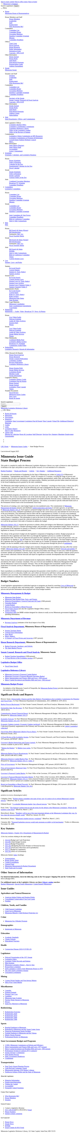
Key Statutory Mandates (57, 434)
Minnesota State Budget (13, 597)
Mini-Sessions (9, 963)
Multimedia (8, 310)
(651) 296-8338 (10, 1110)
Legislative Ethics (11, 959)
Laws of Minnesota (67, 585)
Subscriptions (13, 115)
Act (22, 234)
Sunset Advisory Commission (14, 1053)
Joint (6, 117)
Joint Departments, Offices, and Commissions (20, 119)
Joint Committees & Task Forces (20, 215)
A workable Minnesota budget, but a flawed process (29, 804)
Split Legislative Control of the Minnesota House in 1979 (24, 969)
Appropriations (10, 858)
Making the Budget (8, 748)
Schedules (8, 153)
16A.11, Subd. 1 (22, 761)
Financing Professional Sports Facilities (18, 1031)
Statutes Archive (14, 274)
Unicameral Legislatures (13, 972)
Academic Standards (12, 937)
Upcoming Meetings (16, 34)
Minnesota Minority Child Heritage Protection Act (21, 913)
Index (15, 855)
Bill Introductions (15, 232)
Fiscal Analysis (14, 45)
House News (9, 1122)
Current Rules (13, 293)
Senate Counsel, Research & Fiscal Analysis (23, 100)
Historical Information (12, 1080)
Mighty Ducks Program (13, 1035)
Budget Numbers (6, 471)
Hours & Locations (25, 434)
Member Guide (14, 374)
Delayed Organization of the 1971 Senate (18, 957)
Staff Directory (37, 434)
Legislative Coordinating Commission (21, 126)
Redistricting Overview (12, 1012)
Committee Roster (15, 32)
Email (30, 1110)
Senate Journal (14, 106)
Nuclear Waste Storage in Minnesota (17, 1000)
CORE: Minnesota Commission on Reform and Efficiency (24, 1045)
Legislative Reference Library (19, 128)
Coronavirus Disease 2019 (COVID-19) (18, 949)
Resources (17, 430)
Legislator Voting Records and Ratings (17, 961)
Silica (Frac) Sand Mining (13, 982)
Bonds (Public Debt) (12, 860)
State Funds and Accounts (13, 868)
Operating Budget (11, 603)
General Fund (9, 864)
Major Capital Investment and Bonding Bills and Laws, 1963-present (27, 1049)
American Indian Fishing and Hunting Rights (20, 897)
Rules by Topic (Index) (16, 294)
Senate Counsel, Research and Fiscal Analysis (20, 652)
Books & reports (14, 398)
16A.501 (23, 786)
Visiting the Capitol (11, 1084)
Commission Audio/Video (17, 345)
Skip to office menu (21, 2)
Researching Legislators (13, 967)
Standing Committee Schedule (19, 36)
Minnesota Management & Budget (15, 593)
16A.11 (10, 525)
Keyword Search (14, 268)
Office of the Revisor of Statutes (19, 132)
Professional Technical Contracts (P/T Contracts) (21, 1051)
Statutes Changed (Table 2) (18, 287)
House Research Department (13, 642)
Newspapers (9, 417)
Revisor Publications (16, 362)
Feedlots (8, 901)
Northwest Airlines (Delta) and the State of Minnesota (22, 1072)
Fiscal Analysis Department (12, 626)
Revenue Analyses (11, 622)
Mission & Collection (12, 434)
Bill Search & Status (15, 249)
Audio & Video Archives (17, 321)
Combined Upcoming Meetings (19, 181)
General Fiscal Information (14, 632)
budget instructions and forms (42, 508)
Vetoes (11, 257)
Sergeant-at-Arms (15, 51)
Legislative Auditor (15, 360)
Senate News (9, 1124)
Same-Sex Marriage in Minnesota (16, 1004)
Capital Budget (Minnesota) (42, 884)
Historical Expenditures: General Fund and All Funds (23, 601)
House (7, 11)
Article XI (59, 474)
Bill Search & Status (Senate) (18, 240)
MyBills (11, 251)
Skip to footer (32, 2)
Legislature (8, 421)
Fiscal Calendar (14, 168)
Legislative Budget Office (17, 125)
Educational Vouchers (12, 941)
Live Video (13, 317)
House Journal (14, 57)
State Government (19, 421)
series (24, 748)
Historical (8, 419)
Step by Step (9, 430)
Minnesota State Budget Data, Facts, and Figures (21, 599)
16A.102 (8, 846)
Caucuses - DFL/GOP (16, 53)
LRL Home (4, 446)
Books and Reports (20, 471)
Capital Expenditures (12, 862)
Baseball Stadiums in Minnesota (15, 1027)
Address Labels (14, 113)
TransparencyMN (11, 612)
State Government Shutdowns (15, 1056)
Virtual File (55, 421)
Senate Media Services (16, 334)
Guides (7, 425)
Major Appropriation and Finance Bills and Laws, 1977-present (26, 1047)
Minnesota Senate (11, 70)
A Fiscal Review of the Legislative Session (19, 658)
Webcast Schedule (15, 319)
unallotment (68, 543)
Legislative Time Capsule (17, 387)
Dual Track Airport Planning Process (17, 1066)
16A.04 (7, 840)
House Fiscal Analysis (16, 355)
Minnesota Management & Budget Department (20, 866)
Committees (9, 187)
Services (45, 434)
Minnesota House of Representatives (17, 13)
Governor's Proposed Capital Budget (13, 773)
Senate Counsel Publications (18, 359)
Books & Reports (10, 413)
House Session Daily (16, 368)
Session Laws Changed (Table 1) (20, 285)
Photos (11, 325)
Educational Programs (16, 62)
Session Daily (13, 323)
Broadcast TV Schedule (17, 183)
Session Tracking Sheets (13, 630)
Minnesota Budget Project (12, 684)
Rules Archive (14, 296)
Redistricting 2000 (11, 1017)
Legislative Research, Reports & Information (19, 349)
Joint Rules (12, 60)
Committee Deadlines (16, 40)
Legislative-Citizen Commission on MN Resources (26, 136)
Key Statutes (41, 471)
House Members (14, 19)
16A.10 (11, 510)
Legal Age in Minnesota (13, 911)
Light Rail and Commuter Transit (16, 1068)
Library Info (9, 432)
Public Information (15, 49)
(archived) (30, 724)
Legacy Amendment (15, 151)
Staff (10, 23)
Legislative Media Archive (18, 342)
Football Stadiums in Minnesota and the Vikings (21, 1033)
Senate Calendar (14, 176)
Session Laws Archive (16, 283)
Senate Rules (13, 108)
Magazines (8, 415)
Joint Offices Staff (15, 147)
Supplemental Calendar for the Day (20, 166)
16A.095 (8, 842)
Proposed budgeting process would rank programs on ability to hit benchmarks (37, 822)
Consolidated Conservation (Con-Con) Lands (20, 899)
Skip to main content (7, 2)
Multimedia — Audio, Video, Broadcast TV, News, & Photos (25, 311)
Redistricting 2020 (11, 1014)
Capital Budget (10, 605)
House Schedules (15, 160)
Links (7, 427)
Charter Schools (10, 939)
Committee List (14, 30)
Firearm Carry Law (11, 994)
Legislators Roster (15, 372)
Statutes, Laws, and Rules (13, 262)
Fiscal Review (14, 393)
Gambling (8, 996)
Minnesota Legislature (10, 4)
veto (21, 539)
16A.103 (15, 549)
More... (11, 142)
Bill (18, 234)
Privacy (7, 1002)
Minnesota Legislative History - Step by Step (19, 965)
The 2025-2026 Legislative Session (16, 970)
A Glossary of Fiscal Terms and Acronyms (19, 638)
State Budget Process (12, 1054)
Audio (19, 317)
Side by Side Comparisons (18, 221)
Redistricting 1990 (11, 1019)
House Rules (13, 59)
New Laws (12, 396)
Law (6, 260)
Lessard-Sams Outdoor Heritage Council (22, 140)
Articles (31, 471)
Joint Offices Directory (16, 145)
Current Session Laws (16, 259)
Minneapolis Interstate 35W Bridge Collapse (19, 1070)
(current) (10, 724)
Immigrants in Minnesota (13, 929)
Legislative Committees (12, 189)
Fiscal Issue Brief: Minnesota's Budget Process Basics (18, 732)
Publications (9, 347)
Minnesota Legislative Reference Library (14, 408)
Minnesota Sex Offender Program (16, 921)
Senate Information (15, 376)
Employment (13, 25)
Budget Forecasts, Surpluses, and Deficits (19, 646)
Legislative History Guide (17, 379)
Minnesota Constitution (16, 304)
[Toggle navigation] (1, 8)
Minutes (11, 38)
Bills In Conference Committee (19, 219)
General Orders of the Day (18, 177)
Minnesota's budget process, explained (28, 818)
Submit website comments (13, 1114)
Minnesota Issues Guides (17, 394)
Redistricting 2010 (11, 1016)
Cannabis (8, 990)
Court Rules (13, 308)
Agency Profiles (10, 610)
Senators (12, 76)
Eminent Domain (10, 992)
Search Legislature (7, 6)
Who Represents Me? (16, 26)
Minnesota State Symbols (13, 998)
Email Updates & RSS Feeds (14, 1127)
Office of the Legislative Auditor (20, 130)
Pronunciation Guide (16, 64)
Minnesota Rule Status (16, 298)
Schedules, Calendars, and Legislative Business (20, 155)
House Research (14, 47)
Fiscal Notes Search (11, 609)
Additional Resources (54, 471)
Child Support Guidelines (13, 909)
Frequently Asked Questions (14, 1088)
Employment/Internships (13, 1082)
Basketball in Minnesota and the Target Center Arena (22, 1029)
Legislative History (11, 429)
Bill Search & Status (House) (18, 230)
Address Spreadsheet (16, 66)
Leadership (12, 21)
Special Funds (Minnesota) (23, 884)
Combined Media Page (16, 340)
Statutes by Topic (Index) (17, 272)
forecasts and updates (68, 549)
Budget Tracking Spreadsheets (15, 656)
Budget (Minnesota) (7, 884)
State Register (13, 300)
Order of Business (15, 162)
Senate (7, 68)
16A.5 (18, 715)
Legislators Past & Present (17, 381)
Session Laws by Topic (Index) (19, 281)
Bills (6, 223)
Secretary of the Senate (16, 98)
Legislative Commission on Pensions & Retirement (26, 138)
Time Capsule (47, 421)
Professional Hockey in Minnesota (16, 1037)
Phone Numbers (10, 1112)
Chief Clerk (13, 43)
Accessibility (13, 149)
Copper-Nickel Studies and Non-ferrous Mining (20, 980)
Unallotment (9, 1058)
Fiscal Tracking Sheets (16, 236)
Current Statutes (14, 270)
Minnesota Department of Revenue (16, 618)
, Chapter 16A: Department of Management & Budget (25, 833)
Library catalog (47, 882)
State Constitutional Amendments (20, 306)
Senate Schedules (15, 172)
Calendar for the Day (16, 164)
